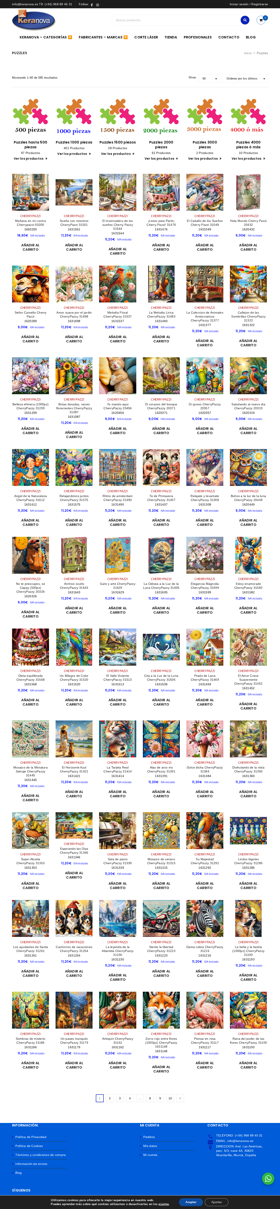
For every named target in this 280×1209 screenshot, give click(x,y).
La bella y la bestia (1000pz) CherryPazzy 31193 (248, 951)
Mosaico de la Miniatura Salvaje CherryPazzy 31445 (30, 771)
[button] (30, 247)
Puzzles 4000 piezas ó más (248, 145)
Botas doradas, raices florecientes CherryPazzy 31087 (74, 408)
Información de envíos (31, 1164)
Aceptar (191, 1202)
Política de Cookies (29, 1146)
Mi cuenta (150, 1155)
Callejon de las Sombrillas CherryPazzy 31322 (248, 316)
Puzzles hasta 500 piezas (30, 145)
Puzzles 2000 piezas (161, 145)
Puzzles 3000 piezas (205, 145)
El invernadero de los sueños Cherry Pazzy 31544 (117, 224)
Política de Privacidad (30, 1137)
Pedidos (149, 1137)
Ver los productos (29, 158)
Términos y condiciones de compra (40, 1155)
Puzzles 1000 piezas (74, 142)
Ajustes (216, 1202)
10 (170, 1098)
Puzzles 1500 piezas (118, 142)
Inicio (248, 53)
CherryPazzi (30, 216)
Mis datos (150, 1146)
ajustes (163, 1204)
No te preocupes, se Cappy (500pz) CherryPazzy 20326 (30, 587)
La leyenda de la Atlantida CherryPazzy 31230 (117, 951)
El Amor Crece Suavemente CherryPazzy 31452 (248, 679)
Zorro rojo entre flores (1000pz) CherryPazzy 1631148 (161, 1042)
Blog (18, 1172)
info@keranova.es (240, 1141)
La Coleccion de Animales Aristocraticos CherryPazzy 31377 (204, 316)
